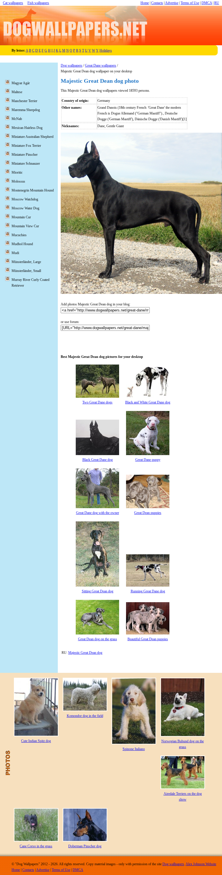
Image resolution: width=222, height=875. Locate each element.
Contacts (157, 3)
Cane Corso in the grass (36, 846)
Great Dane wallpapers (100, 65)
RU (216, 3)
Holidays (105, 50)
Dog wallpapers (71, 65)
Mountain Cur (21, 217)
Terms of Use (190, 3)
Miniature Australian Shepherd (32, 137)
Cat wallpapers (13, 3)
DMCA (206, 3)
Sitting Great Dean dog (97, 591)
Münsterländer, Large (26, 262)
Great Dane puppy (147, 460)
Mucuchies (19, 235)
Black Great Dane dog (97, 460)
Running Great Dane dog (148, 591)
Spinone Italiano (134, 749)
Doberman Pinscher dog (84, 846)
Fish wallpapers (38, 3)
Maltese (17, 92)
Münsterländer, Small (26, 271)
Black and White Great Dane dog (147, 402)
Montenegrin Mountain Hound (33, 190)
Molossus (18, 181)
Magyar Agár (21, 83)
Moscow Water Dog (25, 208)
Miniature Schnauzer (26, 164)
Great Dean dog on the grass (97, 639)
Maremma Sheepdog (26, 110)
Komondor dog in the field (85, 716)
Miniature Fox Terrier (26, 146)
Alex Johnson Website (201, 864)
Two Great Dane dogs (97, 402)
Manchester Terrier (24, 101)
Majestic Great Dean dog (85, 653)
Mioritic (17, 172)
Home (144, 3)
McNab (17, 119)
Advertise (171, 3)
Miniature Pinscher (25, 155)
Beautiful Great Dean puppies (147, 639)
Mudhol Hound (22, 244)
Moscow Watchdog (25, 199)
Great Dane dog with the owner (97, 513)
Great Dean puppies (147, 513)
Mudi (15, 253)
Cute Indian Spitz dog (36, 741)
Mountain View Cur (25, 226)
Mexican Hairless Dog (27, 128)
